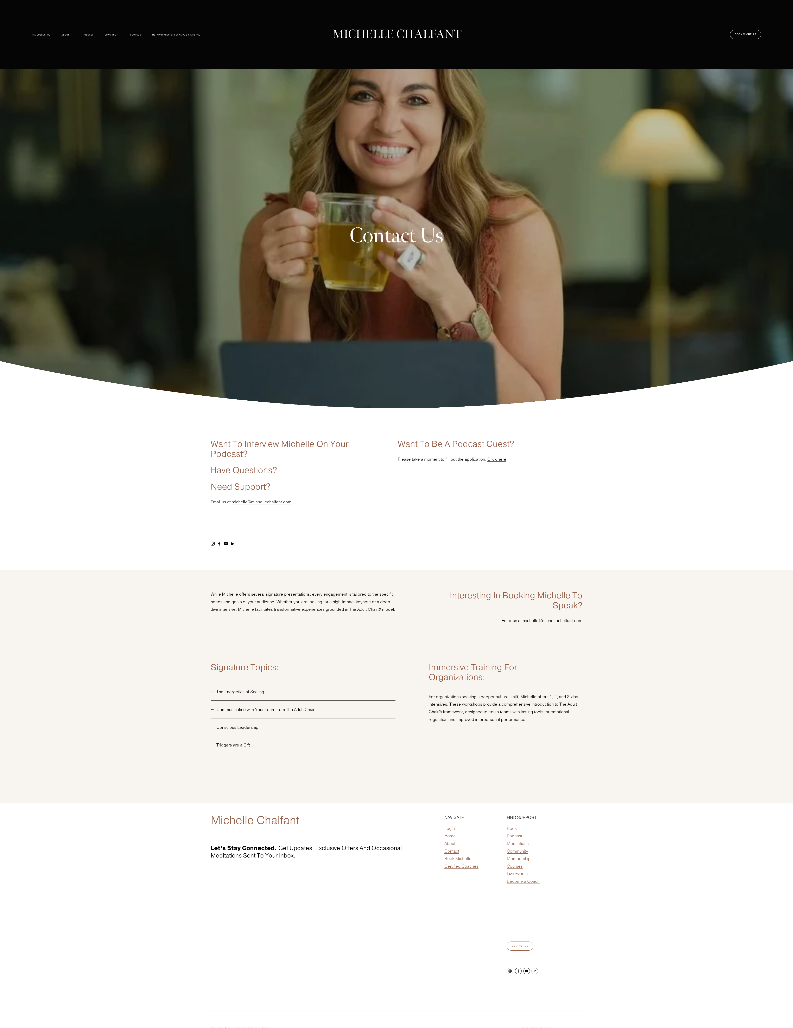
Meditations (518, 843)
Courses (135, 35)
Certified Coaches (461, 866)
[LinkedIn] (232, 544)
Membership (519, 858)
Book (512, 828)
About (449, 843)
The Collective (41, 35)
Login (449, 828)
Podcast (88, 35)
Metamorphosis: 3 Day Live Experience (176, 35)
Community (517, 851)
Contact (451, 851)
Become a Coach (523, 881)
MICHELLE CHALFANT (397, 34)
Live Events (517, 873)
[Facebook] (219, 544)
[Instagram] (213, 544)
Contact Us (520, 946)
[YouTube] (226, 544)
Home (450, 835)
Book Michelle (745, 34)
